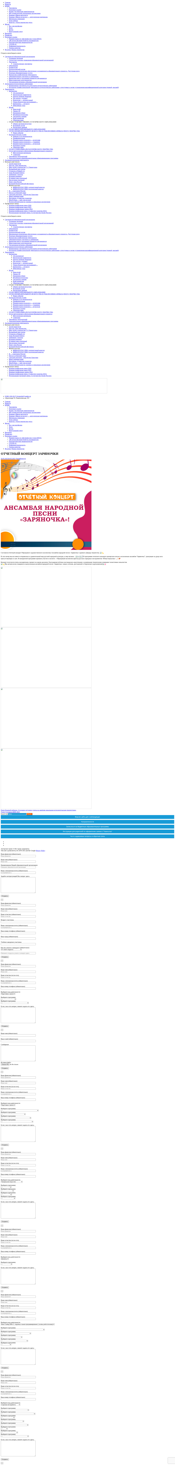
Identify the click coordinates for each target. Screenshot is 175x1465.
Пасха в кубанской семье (17, 193)
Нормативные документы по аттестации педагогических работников (33, 85)
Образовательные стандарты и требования (23, 76)
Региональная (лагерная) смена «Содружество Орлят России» (30, 213)
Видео (11, 30)
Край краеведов (18, 118)
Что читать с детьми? (20, 98)
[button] (11, 53)
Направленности (87, 822)
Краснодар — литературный (23, 100)
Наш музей (17, 109)
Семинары (16, 154)
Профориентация (19, 138)
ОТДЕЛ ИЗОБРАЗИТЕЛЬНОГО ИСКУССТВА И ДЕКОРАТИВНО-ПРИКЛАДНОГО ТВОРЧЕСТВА (44, 131)
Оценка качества (14, 48)
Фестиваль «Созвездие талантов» (20, 198)
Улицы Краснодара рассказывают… (25, 102)
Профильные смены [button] (12, 203)
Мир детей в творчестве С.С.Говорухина (23, 167)
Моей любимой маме (16, 196)
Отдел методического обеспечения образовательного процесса (30, 151)
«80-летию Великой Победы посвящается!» (24, 40)
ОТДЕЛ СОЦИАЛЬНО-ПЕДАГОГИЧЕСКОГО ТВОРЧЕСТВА (31, 149)
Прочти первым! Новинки (22, 96)
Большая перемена (15, 176)
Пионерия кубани (19, 113)
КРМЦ (7, 6)
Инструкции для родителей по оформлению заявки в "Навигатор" (87, 831)
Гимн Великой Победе (16, 173)
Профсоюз (8, 35)
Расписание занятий (20, 127)
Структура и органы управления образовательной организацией (31, 60)
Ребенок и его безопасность (22, 136)
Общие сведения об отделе (22, 124)
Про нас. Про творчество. (18, 165)
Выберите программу (8, 997)
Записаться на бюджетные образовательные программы (87, 826)
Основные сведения (16, 58)
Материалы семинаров (17, 19)
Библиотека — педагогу (21, 104)
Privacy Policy (40, 850)
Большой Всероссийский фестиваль (21, 183)
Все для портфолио (15, 26)
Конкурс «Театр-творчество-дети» (21, 22)
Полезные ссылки (15, 10)
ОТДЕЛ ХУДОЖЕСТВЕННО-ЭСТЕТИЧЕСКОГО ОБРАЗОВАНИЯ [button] (32, 122)
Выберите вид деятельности (10, 992)
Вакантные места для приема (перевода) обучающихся (28, 78)
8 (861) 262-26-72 (11, 396)
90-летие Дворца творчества (14, 50)
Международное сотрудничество (20, 80)
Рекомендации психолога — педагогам (26, 144)
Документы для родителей (18, 156)
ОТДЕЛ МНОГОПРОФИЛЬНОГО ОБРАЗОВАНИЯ (27, 129)
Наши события (18, 133)
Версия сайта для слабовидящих (87, 817)
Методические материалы (22, 153)
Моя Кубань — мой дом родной (20, 200)
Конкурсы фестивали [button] (12, 162)
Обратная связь (18, 120)
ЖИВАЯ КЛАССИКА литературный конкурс (29, 187)
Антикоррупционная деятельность (17, 160)
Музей (11, 107)
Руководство (13, 67)
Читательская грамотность (22, 95)
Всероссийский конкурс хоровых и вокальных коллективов (29, 202)
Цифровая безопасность (17, 46)
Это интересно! (18, 93)
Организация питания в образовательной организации (28, 82)
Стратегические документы (22, 64)
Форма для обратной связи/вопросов (21, 11)
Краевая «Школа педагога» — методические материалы (28, 17)
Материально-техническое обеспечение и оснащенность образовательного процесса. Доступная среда (44, 71)
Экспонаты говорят (20, 116)
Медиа (7, 24)
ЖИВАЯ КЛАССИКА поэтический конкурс (28, 189)
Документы (13, 8)
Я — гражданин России (17, 191)
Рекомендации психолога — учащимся (26, 142)
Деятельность (9, 89)
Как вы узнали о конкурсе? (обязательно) (15, 948)
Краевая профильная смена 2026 (20, 205)
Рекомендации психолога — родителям (26, 140)
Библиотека (13, 91)
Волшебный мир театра (17, 169)
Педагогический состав (17, 69)
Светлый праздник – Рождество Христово (23, 194)
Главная (7, 2)
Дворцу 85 (16, 111)
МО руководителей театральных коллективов (25, 13)
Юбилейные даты (19, 105)
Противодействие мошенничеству (21, 42)
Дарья (18, 458)
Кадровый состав (19, 125)
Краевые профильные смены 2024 (21, 209)
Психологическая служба (17, 134)
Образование (13, 65)
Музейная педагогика (20, 115)
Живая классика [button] (14, 185)
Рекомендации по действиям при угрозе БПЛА (25, 39)
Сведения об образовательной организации (20, 56)
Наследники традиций (17, 180)
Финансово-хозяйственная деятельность (23, 75)
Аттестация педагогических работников (19, 84)
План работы (13, 20)
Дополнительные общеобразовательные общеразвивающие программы (33, 158)
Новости (8, 4)
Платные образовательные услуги (20, 73)
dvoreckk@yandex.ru (24, 396)
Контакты (8, 33)
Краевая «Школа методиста (18, 15)
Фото (11, 28)
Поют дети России (15, 182)
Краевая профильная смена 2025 (20, 207)
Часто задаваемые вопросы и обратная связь (87, 836)
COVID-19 (12, 44)
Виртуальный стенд (16, 31)
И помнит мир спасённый (18, 178)
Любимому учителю (16, 174)
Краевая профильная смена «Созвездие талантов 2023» (28, 211)
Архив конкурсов (15, 164)
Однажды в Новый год (17, 171)
